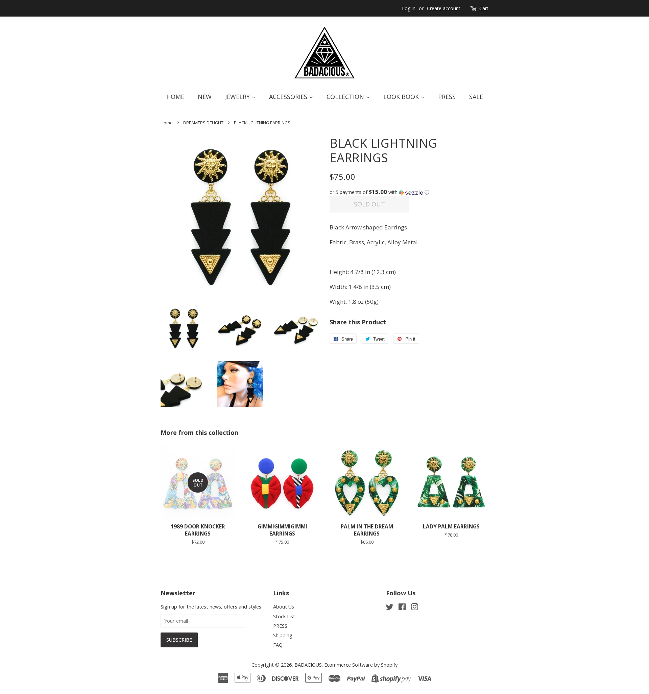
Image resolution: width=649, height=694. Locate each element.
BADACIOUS (308, 665)
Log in (408, 8)
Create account (443, 8)
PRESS (280, 626)
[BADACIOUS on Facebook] (402, 608)
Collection (346, 97)
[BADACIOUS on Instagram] (414, 608)
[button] (409, 192)
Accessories (289, 97)
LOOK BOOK (401, 97)
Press (447, 97)
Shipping (282, 635)
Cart (483, 8)
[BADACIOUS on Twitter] (389, 608)
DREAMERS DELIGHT (203, 123)
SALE (476, 97)
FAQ (278, 645)
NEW (205, 97)
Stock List (284, 616)
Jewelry (238, 97)
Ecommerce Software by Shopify (361, 665)
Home (175, 97)
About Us (283, 606)
